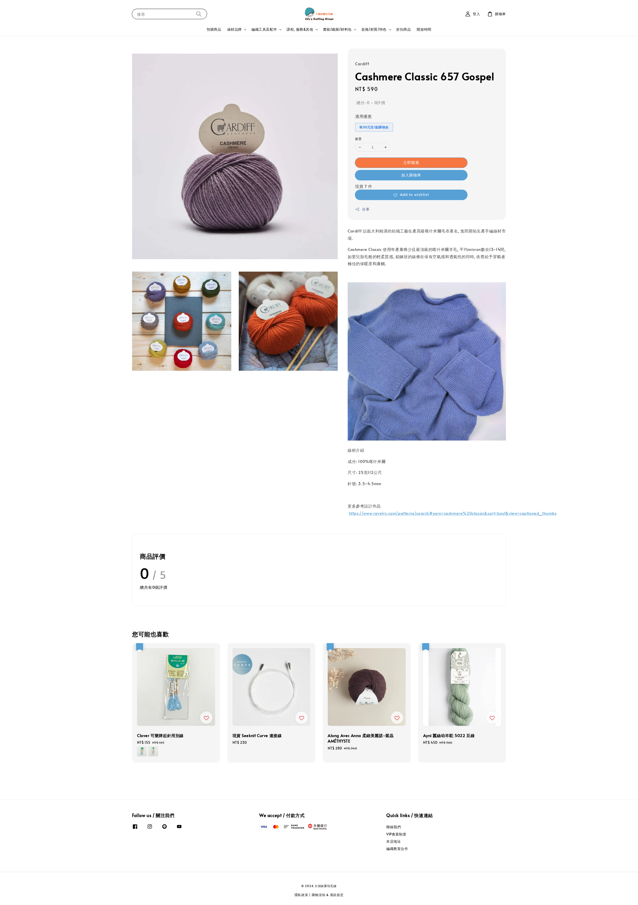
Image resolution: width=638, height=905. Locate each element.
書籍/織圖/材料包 (337, 29)
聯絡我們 (393, 827)
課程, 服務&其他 (300, 29)
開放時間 (424, 29)
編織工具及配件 (264, 29)
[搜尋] (199, 14)
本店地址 (393, 841)
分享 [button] (365, 209)
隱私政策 (301, 895)
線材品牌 (234, 29)
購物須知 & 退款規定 (328, 895)
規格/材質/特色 (374, 29)
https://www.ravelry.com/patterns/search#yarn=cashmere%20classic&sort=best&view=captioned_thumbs (453, 513)
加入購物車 (411, 174)
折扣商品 (403, 29)
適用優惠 (363, 116)
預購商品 (214, 29)
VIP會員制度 (396, 834)
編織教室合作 (397, 848)
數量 (358, 139)
